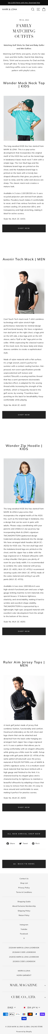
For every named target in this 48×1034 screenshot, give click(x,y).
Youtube (24, 929)
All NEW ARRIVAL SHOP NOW (24, 834)
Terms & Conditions (24, 892)
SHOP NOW (24, 228)
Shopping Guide (24, 901)
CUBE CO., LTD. (23, 997)
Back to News (26, 864)
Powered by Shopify (24, 1032)
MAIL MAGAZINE (23, 985)
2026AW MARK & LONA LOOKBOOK (24, 948)
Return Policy (24, 915)
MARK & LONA (24, 971)
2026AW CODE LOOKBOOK (24, 952)
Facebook (24, 934)
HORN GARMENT (24, 975)
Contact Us (24, 878)
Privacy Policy (24, 888)
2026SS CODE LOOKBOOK (24, 961)
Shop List (24, 883)
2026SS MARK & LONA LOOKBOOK (24, 957)
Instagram (24, 925)
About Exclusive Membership (24, 906)
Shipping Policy (24, 911)
